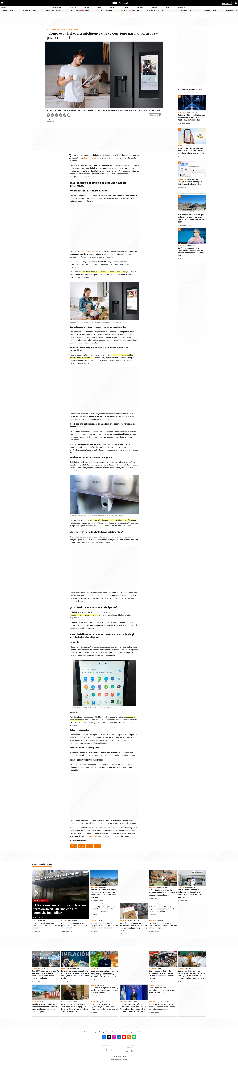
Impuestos (113, 7)
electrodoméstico (90, 158)
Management (182, 7)
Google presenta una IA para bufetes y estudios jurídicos (190, 182)
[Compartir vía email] (68, 115)
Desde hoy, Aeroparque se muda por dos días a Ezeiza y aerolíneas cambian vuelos (74, 925)
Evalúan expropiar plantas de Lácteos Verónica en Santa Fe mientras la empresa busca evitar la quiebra (44, 1008)
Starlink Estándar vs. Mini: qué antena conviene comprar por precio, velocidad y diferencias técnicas (191, 218)
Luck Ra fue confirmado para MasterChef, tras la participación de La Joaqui (46, 925)
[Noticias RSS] (129, 1037)
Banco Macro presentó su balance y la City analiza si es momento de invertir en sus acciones (190, 893)
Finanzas (99, 7)
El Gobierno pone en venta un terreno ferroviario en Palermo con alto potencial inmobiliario (59, 909)
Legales (126, 7)
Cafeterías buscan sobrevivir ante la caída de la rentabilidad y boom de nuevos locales (163, 892)
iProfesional (51, 30)
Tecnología (154, 7)
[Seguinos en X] (109, 1037)
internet (74, 846)
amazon (89, 846)
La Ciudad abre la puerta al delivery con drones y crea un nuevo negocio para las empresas (104, 990)
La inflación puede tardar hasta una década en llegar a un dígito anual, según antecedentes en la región (75, 975)
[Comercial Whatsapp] (132, 1051)
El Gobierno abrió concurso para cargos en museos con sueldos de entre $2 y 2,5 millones (162, 908)
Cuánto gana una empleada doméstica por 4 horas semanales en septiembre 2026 (162, 990)
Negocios (140, 7)
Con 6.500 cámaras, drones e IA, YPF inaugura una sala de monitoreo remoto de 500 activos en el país (45, 975)
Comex (168, 7)
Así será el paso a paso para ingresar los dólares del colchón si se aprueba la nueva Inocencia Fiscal (133, 927)
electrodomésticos (88, 251)
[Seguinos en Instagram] (114, 1037)
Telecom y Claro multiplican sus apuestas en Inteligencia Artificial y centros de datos (191, 117)
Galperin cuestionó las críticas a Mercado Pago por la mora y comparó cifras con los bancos (104, 974)
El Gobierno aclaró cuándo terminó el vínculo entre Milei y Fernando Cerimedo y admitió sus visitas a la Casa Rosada (133, 1008)
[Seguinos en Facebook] (104, 1037)
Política (86, 7)
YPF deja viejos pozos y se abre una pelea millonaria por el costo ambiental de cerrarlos (103, 908)
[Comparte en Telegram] (64, 115)
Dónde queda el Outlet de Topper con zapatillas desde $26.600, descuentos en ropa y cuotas (161, 975)
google (81, 846)
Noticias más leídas (42, 864)
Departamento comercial (130, 1047)
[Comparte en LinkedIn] (60, 115)
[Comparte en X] (52, 115)
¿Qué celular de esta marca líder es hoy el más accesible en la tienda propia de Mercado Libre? (192, 151)
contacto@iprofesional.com (119, 1060)
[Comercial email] (127, 1051)
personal (97, 846)
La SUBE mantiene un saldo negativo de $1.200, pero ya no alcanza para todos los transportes (104, 1006)
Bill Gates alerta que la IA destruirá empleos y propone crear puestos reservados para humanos (191, 251)
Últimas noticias (57, 7)
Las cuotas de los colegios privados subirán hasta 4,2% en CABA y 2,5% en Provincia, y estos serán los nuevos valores (191, 975)
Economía (73, 7)
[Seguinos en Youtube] (124, 1037)
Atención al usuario (108, 1046)
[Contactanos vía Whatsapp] (111, 1050)
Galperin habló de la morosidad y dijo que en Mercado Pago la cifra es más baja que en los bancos (104, 925)
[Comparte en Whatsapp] (56, 115)
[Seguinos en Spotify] (134, 1037)
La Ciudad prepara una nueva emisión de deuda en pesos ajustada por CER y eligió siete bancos (163, 925)
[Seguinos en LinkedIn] (119, 1037)
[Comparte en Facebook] (48, 115)
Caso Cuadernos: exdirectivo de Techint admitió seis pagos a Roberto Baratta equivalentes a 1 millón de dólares (74, 1008)
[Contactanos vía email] (106, 1050)
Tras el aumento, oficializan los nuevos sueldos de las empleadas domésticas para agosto (162, 1006)
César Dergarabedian (55, 120)
